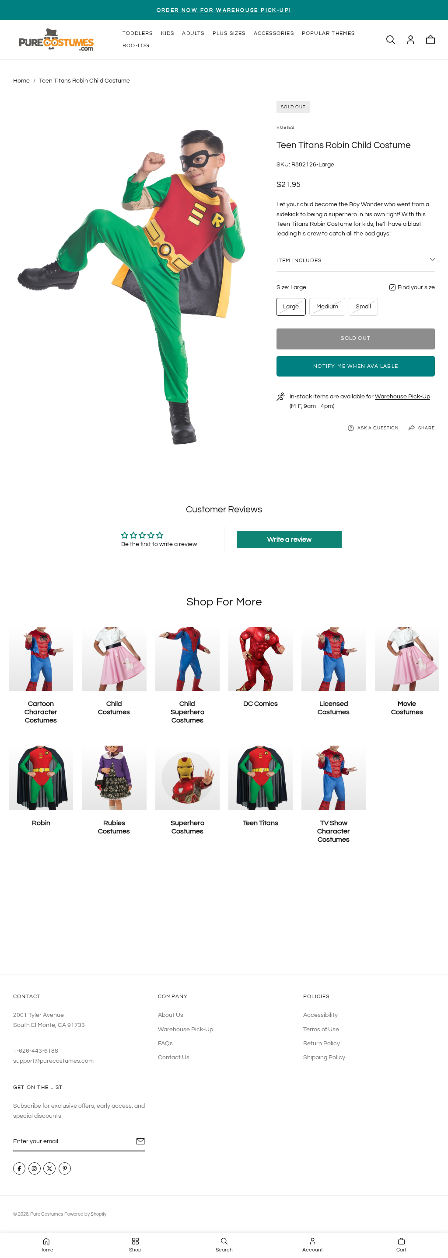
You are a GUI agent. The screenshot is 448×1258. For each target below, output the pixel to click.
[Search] (390, 39)
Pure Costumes (46, 1214)
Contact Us (173, 1058)
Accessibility (320, 1015)
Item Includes (299, 260)
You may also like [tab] (224, 916)
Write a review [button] (289, 539)
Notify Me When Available (355, 366)
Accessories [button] (274, 33)
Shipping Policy (324, 1058)
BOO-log (136, 45)
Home (21, 81)
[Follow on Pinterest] (65, 1169)
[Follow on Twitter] (49, 1169)
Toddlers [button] (137, 33)
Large (292, 309)
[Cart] (430, 39)
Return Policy (321, 1043)
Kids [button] (168, 33)
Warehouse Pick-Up (402, 397)
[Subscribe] (140, 1141)
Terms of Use (321, 1029)
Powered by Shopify (85, 1214)
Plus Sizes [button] (229, 33)
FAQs (165, 1043)
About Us (170, 1015)
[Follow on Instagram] (34, 1169)
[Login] (410, 39)
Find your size (416, 287)
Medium (327, 309)
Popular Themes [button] (328, 33)
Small (365, 309)
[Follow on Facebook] (19, 1169)
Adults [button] (193, 33)
